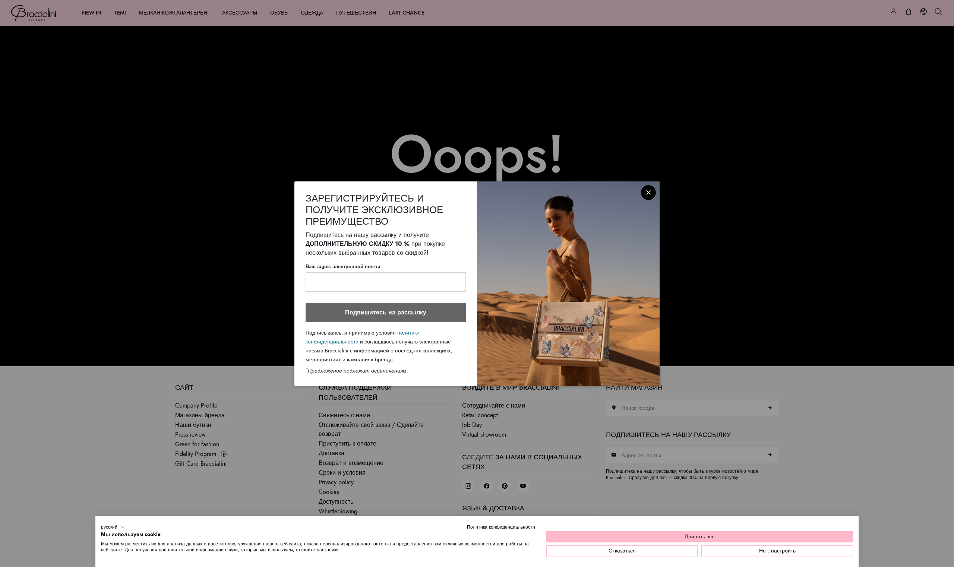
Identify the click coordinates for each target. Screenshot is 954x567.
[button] (113, 527)
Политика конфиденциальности (501, 527)
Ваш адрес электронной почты (343, 266)
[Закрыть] (648, 192)
